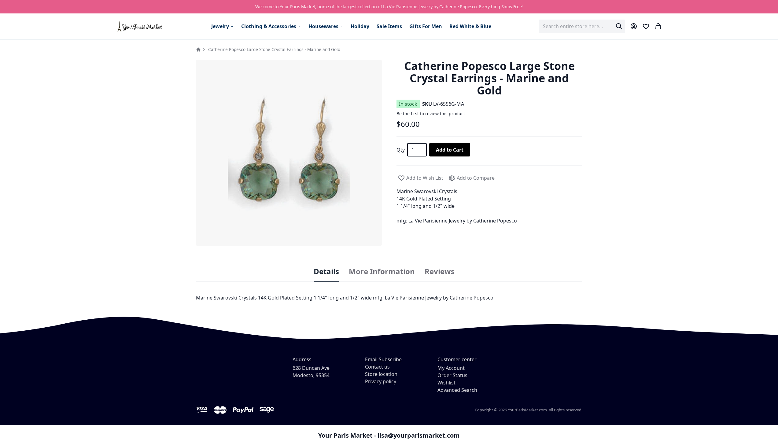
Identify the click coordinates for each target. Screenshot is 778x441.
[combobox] (582, 26)
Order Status (452, 375)
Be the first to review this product (430, 113)
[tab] (326, 272)
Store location (381, 374)
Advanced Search (457, 390)
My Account (451, 368)
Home (198, 49)
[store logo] (140, 26)
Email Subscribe (383, 359)
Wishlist (446, 382)
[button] (289, 153)
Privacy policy (380, 381)
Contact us (377, 366)
